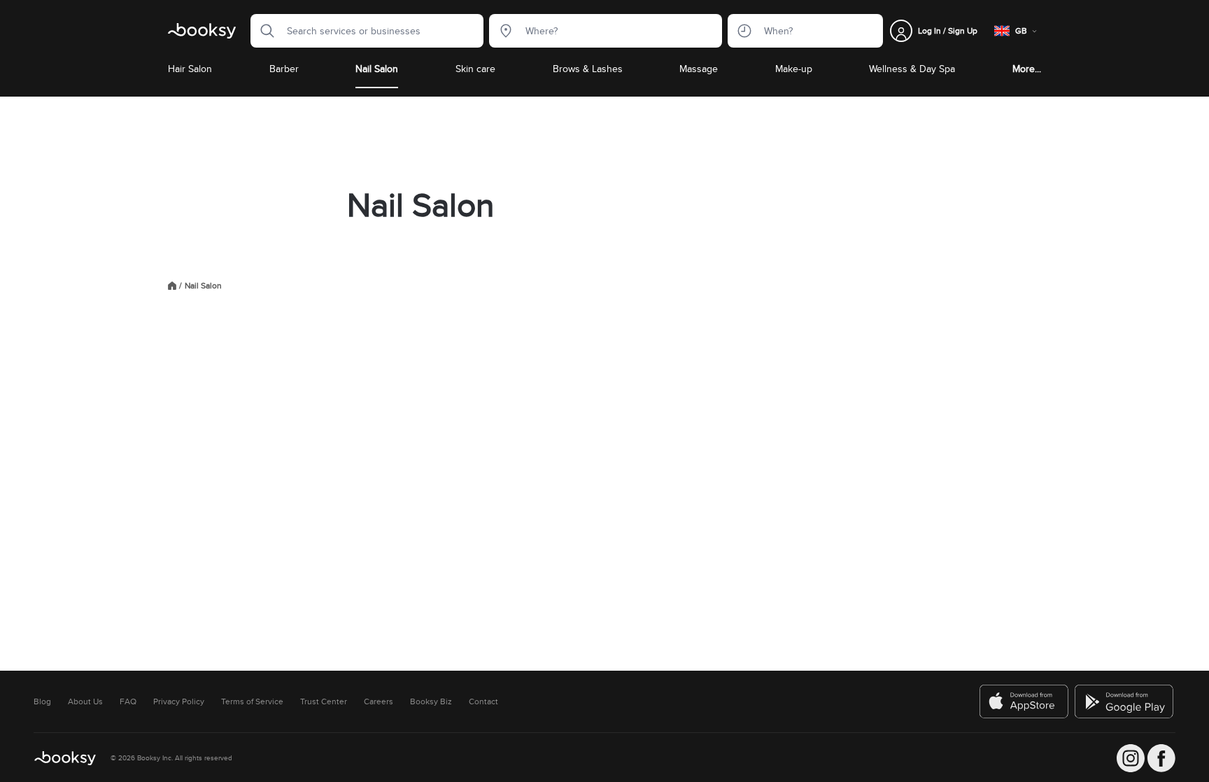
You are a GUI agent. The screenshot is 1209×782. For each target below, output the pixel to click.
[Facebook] (1161, 758)
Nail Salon (376, 69)
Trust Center (323, 701)
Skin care (475, 69)
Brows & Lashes (588, 69)
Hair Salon (190, 69)
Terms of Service (252, 701)
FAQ (128, 701)
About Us (85, 701)
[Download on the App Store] (1024, 701)
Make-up (793, 69)
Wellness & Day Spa (912, 69)
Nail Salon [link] (203, 285)
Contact (483, 701)
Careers (378, 701)
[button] (263, 30)
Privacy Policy (178, 701)
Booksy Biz (431, 701)
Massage (698, 69)
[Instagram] (1131, 758)
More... (1026, 69)
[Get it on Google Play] (1125, 701)
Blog (42, 701)
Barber (284, 69)
